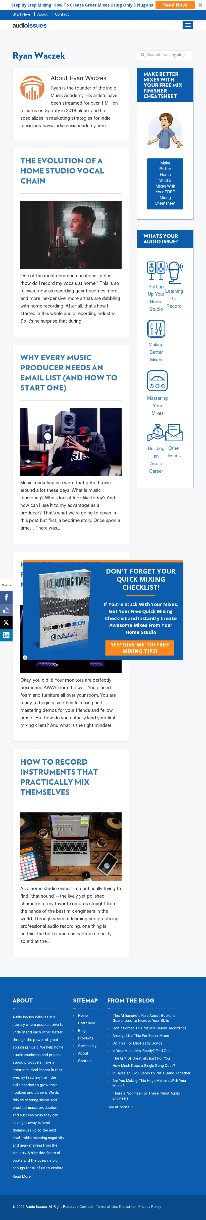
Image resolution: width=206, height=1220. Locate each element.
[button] (141, 579)
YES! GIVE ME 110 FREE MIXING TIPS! (140, 648)
